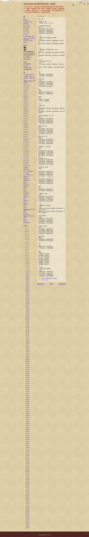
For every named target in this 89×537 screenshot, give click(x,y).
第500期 (27, 279)
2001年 (24, 94)
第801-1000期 (26, 27)
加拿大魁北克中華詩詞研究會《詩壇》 (40, 4)
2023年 (24, 136)
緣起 (24, 212)
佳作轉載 (25, 176)
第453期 (27, 373)
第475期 (27, 331)
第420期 (27, 439)
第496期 (27, 287)
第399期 (27, 481)
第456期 (27, 367)
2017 (26, 245)
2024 (26, 231)
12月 (27, 263)
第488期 (27, 303)
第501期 (27, 277)
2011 (26, 257)
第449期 (27, 379)
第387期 (27, 505)
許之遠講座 (25, 193)
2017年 (24, 125)
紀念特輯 (25, 185)
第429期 (27, 421)
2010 (26, 259)
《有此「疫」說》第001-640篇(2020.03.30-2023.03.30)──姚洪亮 (29, 39)
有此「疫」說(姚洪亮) (27, 171)
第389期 (27, 501)
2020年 (24, 131)
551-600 (25, 151)
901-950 (25, 164)
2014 (26, 251)
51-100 (24, 149)
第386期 (27, 507)
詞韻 (24, 198)
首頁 (51, 284)
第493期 (27, 293)
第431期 (27, 417)
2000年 (24, 93)
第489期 (27, 301)
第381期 (27, 517)
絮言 (43, 126)
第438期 (27, 403)
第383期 (27, 513)
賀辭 (24, 202)
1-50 (24, 83)
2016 (26, 247)
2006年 (24, 103)
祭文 (24, 189)
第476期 (27, 327)
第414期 (27, 451)
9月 (27, 269)
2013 (26, 253)
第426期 (27, 427)
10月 (27, 267)
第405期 (27, 469)
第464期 (27, 351)
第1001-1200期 (26, 25)
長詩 (24, 182)
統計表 (24, 194)
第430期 (27, 419)
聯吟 (24, 219)
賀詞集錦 (25, 200)
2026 (26, 227)
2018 (26, 243)
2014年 (24, 120)
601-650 (25, 153)
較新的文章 (40, 284)
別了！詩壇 (25, 173)
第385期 (27, 509)
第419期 (27, 441)
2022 (26, 235)
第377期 (27, 525)
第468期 (27, 343)
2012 (26, 255)
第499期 (27, 281)
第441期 (27, 397)
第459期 (27, 363)
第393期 (27, 493)
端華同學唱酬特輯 (27, 64)
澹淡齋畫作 (25, 214)
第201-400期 (26, 32)
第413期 (27, 453)
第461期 (27, 357)
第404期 (27, 471)
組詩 (24, 191)
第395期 (27, 489)
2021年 (24, 133)
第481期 (27, 317)
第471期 (27, 337)
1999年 (24, 91)
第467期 (27, 345)
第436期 (27, 407)
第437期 (27, 405)
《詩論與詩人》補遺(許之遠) (29, 78)
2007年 (42, 280)
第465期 (27, 349)
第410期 (27, 459)
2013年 (24, 118)
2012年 (24, 116)
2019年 (24, 129)
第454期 (27, 371)
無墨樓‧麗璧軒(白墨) (27, 69)
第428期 (27, 423)
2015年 (24, 122)
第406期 (27, 467)
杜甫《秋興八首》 (27, 174)
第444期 (27, 391)
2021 (26, 237)
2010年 (24, 113)
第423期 (27, 433)
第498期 (27, 283)
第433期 (27, 413)
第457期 (27, 365)
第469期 (27, 341)
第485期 (27, 309)
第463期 (27, 353)
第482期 (27, 315)
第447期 (27, 385)
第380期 (27, 519)
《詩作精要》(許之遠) (27, 76)
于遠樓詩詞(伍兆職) (27, 67)
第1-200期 (25, 34)
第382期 (27, 515)
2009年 (24, 109)
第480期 (27, 319)
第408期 (27, 463)
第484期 (27, 311)
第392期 (27, 495)
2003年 (24, 98)
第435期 (27, 409)
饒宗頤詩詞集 (26, 222)
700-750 (25, 156)
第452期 (27, 375)
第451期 (27, 377)
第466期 (27, 347)
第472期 (27, 335)
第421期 (27, 437)
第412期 (27, 455)
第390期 (27, 499)
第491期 (27, 297)
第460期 (27, 359)
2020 (26, 239)
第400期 (27, 479)
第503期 (27, 273)
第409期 (27, 461)
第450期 (27, 381)
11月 (27, 265)
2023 (26, 233)
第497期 (27, 285)
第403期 (27, 473)
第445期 (27, 389)
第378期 (27, 523)
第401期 (27, 477)
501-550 (25, 147)
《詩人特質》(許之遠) (27, 74)
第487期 (27, 305)
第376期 (27, 527)
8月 (27, 271)
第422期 (27, 435)
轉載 (24, 220)
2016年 (24, 123)
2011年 (24, 114)
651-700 (25, 154)
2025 (26, 229)
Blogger (49, 534)
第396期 (27, 487)
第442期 (27, 395)
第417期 (27, 445)
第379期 (27, 521)
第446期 (27, 387)
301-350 (25, 140)
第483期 (27, 313)
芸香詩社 (25, 42)
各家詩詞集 (25, 20)
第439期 (27, 401)
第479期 (27, 321)
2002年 (24, 96)
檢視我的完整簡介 (27, 59)
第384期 (27, 511)
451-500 (25, 145)
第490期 (27, 299)
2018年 (24, 127)
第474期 (27, 329)
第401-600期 (26, 31)
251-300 (25, 138)
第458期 (27, 361)
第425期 (27, 429)
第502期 (27, 275)
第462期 (27, 355)
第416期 (27, 447)
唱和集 (24, 187)
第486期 (27, 307)
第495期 (27, 289)
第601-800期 (26, 29)
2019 (26, 241)
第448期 (27, 383)
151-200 (25, 89)
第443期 (27, 393)
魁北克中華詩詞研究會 (29, 51)
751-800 (25, 158)
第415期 (27, 449)
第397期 (27, 485)
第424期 (27, 431)
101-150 (25, 87)
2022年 (24, 134)
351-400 (25, 142)
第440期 (27, 399)
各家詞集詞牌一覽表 (27, 22)
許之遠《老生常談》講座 (28, 36)
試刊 (24, 205)
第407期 (27, 465)
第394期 (27, 491)
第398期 (27, 483)
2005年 (24, 102)
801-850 (25, 160)
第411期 (27, 457)
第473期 (27, 333)
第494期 (27, 291)
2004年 (24, 100)
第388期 (27, 503)
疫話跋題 (25, 184)
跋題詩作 (25, 204)
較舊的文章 (62, 284)
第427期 (27, 425)
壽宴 (24, 207)
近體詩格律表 (26, 180)
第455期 (27, 369)
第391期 (27, 497)
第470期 (27, 339)
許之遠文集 (25, 65)
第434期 (27, 411)
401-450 (46, 280)
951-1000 (25, 165)
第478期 (27, 323)
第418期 (27, 443)
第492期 (27, 295)
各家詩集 (25, 169)
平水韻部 (25, 167)
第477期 (27, 325)
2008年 (24, 107)
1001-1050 (25, 85)
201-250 (25, 111)
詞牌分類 (25, 196)
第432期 (27, 415)
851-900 (25, 162)
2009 (26, 261)
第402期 (27, 475)
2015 (26, 249)
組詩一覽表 (25, 23)
